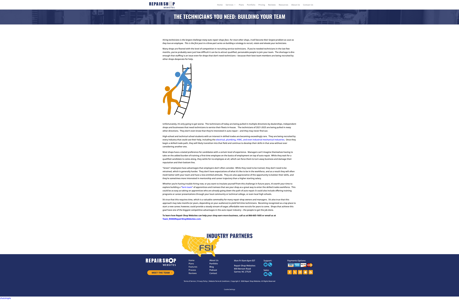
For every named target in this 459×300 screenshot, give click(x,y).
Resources (283, 5)
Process (192, 270)
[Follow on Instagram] (300, 272)
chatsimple (5, 298)
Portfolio (251, 5)
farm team (187, 187)
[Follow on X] (295, 272)
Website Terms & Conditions (219, 281)
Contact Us (308, 5)
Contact (213, 273)
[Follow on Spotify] (305, 272)
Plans (241, 5)
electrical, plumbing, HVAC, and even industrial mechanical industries (250, 139)
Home (220, 5)
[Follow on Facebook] (289, 272)
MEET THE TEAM (161, 272)
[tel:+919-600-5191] (270, 265)
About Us (295, 5)
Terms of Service (190, 281)
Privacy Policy (202, 281)
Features (193, 266)
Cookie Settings (229, 289)
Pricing (261, 5)
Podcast (213, 270)
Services (229, 5)
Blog (211, 266)
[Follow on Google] (311, 272)
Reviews (272, 5)
